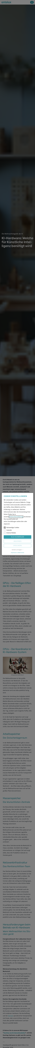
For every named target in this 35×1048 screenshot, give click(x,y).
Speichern (17, 545)
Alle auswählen (17, 537)
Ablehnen (17, 541)
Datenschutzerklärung (16, 517)
